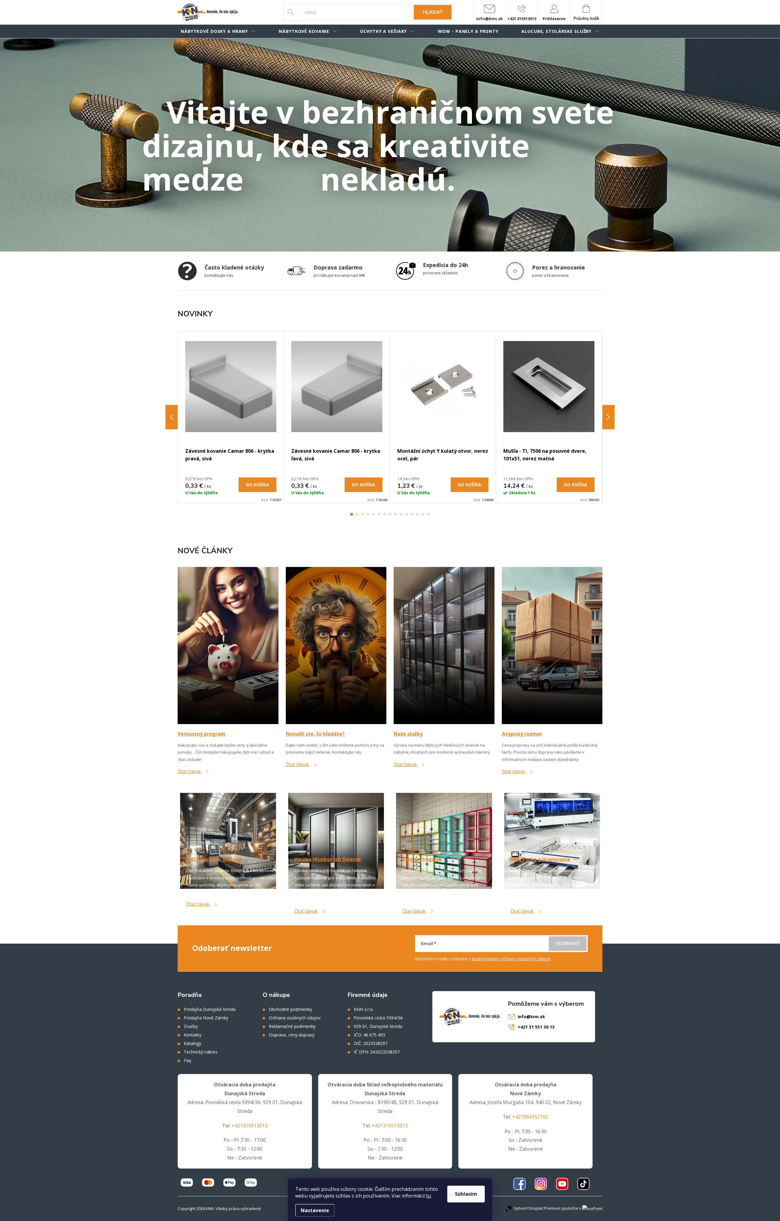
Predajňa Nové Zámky (206, 1017)
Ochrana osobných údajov (295, 1017)
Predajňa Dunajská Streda (210, 1009)
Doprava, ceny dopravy (291, 1035)
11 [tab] (406, 514)
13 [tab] (417, 514)
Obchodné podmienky (290, 1009)
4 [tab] (368, 514)
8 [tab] (390, 514)
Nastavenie (315, 1210)
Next (608, 417)
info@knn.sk (531, 1016)
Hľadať (433, 12)
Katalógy (192, 1043)
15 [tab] (428, 514)
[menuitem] (218, 31)
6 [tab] (379, 514)
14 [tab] (422, 514)
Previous (171, 417)
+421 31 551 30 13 (536, 1027)
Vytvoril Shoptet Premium (537, 1208)
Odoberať (568, 943)
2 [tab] (357, 514)
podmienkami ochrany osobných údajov (511, 959)
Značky (191, 1026)
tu (428, 1195)
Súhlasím (466, 1194)
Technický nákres (201, 1052)
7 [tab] (384, 514)
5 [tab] (373, 514)
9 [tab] (395, 514)
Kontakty (192, 1035)
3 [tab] (362, 514)
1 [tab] (351, 514)
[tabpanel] (231, 417)
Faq (187, 1060)
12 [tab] (411, 514)
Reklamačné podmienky (292, 1026)
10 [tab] (400, 514)
